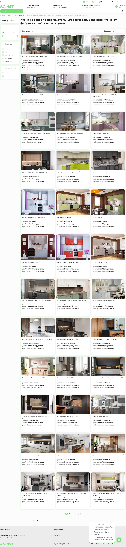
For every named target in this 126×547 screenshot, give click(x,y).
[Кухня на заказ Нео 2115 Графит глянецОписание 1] (73, 366)
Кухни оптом (72, 11)
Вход (113, 1)
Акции (33, 11)
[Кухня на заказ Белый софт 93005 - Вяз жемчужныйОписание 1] (108, 83)
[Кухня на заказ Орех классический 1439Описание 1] (108, 327)
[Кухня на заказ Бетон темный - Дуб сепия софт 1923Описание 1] (38, 404)
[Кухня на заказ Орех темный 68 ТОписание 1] (73, 327)
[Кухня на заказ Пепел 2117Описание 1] (108, 404)
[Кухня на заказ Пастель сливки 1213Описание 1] (108, 289)
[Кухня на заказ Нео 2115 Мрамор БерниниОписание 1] (73, 121)
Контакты (51, 11)
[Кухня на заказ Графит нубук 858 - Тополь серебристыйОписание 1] (38, 482)
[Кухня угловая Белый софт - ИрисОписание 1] (73, 83)
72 (123, 31)
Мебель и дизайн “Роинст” (60, 544)
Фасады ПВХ (8, 61)
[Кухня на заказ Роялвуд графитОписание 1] (108, 160)
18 (116, 31)
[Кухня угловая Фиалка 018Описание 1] (108, 121)
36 (120, 31)
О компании (4, 1)
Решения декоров (10, 48)
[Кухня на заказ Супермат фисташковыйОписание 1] (73, 44)
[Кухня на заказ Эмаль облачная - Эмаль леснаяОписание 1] (73, 289)
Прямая (7, 72)
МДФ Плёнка (9, 52)
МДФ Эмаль (8, 58)
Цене (48, 31)
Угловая (7, 76)
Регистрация (121, 1)
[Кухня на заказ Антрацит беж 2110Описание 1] (38, 83)
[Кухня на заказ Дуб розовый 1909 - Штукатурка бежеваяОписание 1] (73, 482)
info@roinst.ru (9, 537)
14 (79, 513)
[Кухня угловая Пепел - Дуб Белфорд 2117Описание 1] (38, 160)
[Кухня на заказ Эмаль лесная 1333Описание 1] (108, 44)
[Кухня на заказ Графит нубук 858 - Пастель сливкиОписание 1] (38, 443)
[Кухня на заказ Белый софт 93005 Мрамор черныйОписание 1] (38, 327)
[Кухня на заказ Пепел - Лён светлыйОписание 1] (73, 443)
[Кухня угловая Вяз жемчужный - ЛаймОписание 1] (73, 160)
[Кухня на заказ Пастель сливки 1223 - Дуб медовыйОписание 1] (108, 443)
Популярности (40, 31)
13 (76, 513)
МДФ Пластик (9, 55)
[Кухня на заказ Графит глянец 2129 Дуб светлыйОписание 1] (38, 289)
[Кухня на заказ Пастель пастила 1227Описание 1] (38, 366)
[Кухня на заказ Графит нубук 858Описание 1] (73, 404)
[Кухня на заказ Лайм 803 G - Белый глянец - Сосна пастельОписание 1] (108, 482)
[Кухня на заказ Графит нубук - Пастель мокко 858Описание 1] (108, 366)
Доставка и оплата (17, 1)
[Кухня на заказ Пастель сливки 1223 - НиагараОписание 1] (38, 121)
